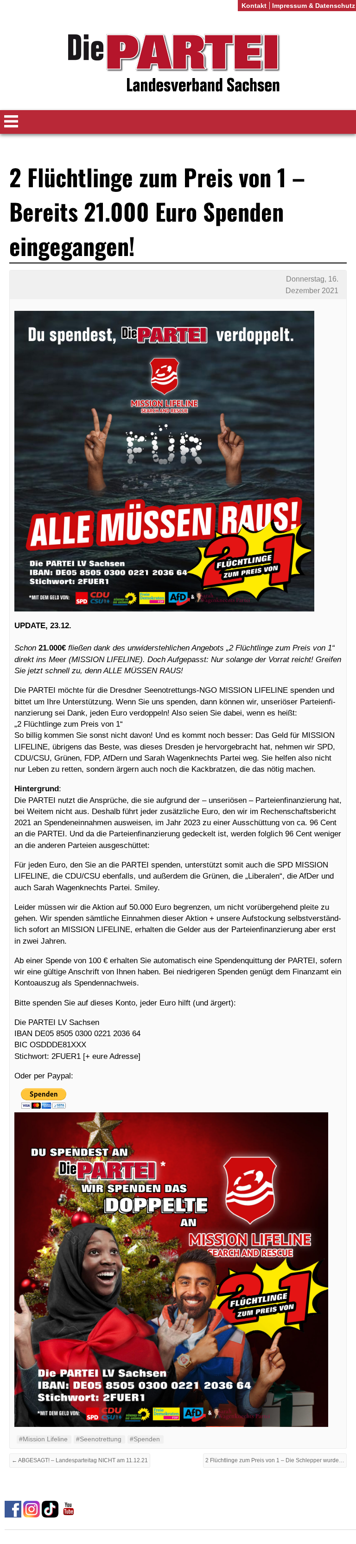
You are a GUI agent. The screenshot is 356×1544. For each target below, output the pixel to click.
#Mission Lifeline (43, 1439)
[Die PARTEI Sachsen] (178, 64)
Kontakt (254, 5)
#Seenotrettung (98, 1439)
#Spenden (145, 1439)
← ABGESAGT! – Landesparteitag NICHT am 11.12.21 (80, 1460)
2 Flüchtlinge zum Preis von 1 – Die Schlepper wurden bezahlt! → (276, 1460)
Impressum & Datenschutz (313, 5)
